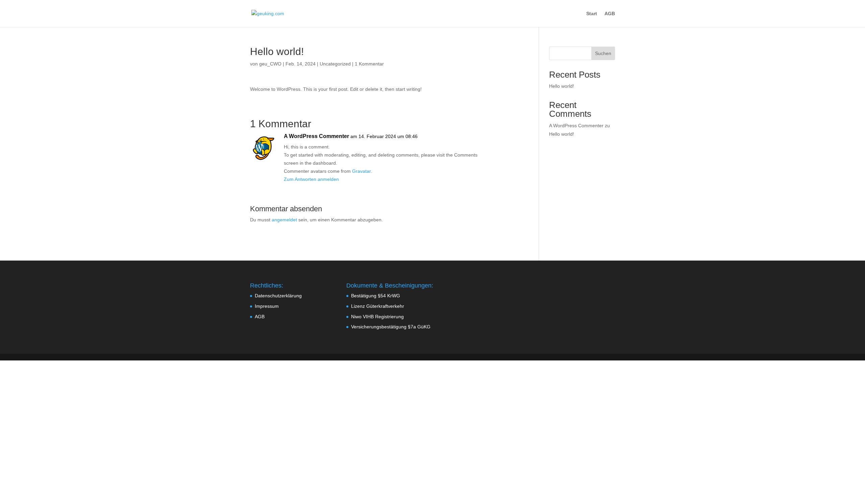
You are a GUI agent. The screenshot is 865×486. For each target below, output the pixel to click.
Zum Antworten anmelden (311, 179)
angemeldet (284, 219)
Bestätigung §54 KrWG (375, 295)
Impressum (267, 306)
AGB (609, 13)
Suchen (603, 53)
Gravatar (361, 171)
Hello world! (561, 86)
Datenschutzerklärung (278, 295)
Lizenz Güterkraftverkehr (377, 306)
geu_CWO (270, 63)
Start (591, 13)
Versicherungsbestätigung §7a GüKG (390, 326)
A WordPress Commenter (316, 136)
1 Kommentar (369, 63)
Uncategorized (335, 63)
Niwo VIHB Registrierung (377, 316)
